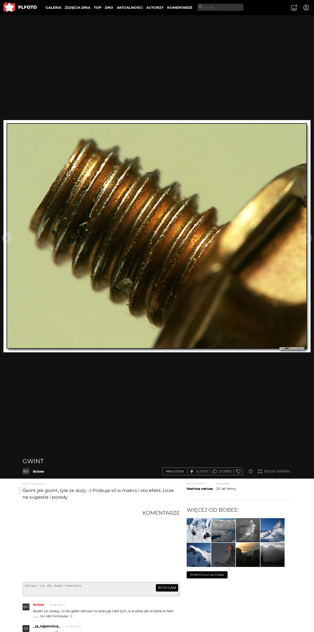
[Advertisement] (83, 544)
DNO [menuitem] (109, 7)
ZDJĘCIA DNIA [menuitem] (77, 7)
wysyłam (167, 588)
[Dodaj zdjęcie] (294, 7)
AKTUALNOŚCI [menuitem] (130, 7)
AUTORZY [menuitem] (155, 7)
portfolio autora (207, 575)
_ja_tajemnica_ (46, 626)
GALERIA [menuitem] (53, 7)
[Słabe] (238, 471)
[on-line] (199, 530)
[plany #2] (248, 555)
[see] (223, 530)
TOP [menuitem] (97, 7)
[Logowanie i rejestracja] (306, 7)
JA (26, 628)
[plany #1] (272, 555)
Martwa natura (200, 488)
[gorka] (199, 555)
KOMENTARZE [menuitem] (179, 7)
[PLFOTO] (20, 7)
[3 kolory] (272, 530)
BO (26, 471)
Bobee (38, 471)
